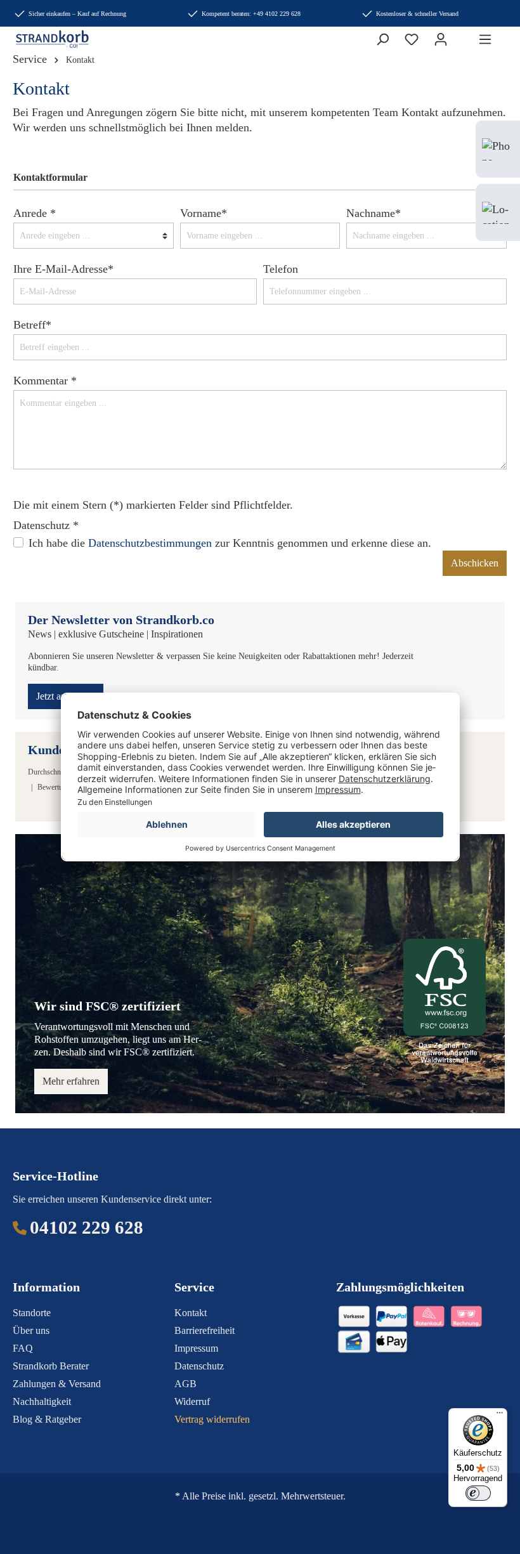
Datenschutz (199, 1366)
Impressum (196, 1348)
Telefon (280, 269)
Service (194, 1287)
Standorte (32, 1312)
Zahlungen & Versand (57, 1383)
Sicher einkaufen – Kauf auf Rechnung (77, 13)
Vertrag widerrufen (212, 1419)
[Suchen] (382, 39)
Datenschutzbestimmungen (150, 543)
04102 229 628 (86, 1227)
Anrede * (34, 213)
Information (46, 1287)
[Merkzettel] (411, 39)
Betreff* (32, 324)
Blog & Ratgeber (47, 1419)
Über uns (31, 1330)
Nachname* (373, 213)
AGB (185, 1383)
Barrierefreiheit (204, 1330)
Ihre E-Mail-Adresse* (63, 269)
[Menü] (485, 39)
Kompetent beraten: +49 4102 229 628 (251, 13)
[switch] (478, 1493)
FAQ (23, 1348)
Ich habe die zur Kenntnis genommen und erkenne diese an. (230, 543)
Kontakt (190, 1312)
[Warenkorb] (463, 35)
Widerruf (192, 1401)
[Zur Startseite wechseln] (43, 39)
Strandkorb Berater (51, 1366)
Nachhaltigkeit (42, 1401)
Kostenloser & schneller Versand (417, 13)
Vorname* (203, 213)
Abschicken (474, 563)
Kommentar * (45, 380)
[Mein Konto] (440, 39)
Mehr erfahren (71, 1081)
